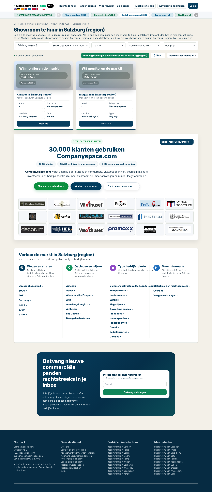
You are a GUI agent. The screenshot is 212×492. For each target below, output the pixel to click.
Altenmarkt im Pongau (78, 295)
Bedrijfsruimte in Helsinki (166, 458)
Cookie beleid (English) (72, 462)
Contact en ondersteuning (73, 450)
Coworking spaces (120, 309)
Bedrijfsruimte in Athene (119, 473)
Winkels (114, 299)
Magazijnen (116, 304)
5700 (22, 314)
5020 (22, 290)
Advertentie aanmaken (172, 5)
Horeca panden (118, 318)
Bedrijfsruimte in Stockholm (167, 453)
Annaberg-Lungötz (77, 304)
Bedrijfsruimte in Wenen (118, 462)
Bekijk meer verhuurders (177, 141)
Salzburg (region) (81, 24)
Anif (68, 299)
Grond (113, 327)
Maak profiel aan (144, 5)
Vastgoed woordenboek (72, 465)
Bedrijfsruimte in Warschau (120, 468)
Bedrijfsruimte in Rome (118, 458)
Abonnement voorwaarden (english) (78, 453)
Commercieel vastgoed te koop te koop (132, 285)
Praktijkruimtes (118, 322)
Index (63, 471)
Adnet (69, 290)
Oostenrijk (19, 24)
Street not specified (30, 285)
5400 (22, 304)
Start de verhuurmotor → (122, 186)
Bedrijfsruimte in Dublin (165, 465)
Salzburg (24, 300)
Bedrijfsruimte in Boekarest (120, 465)
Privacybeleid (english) (72, 458)
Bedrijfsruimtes (118, 332)
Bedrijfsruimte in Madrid (119, 456)
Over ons (158, 290)
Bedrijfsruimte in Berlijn (118, 453)
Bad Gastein (73, 313)
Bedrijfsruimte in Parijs (118, 450)
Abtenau (71, 285)
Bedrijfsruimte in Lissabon (166, 446)
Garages (114, 336)
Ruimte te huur (67, 5)
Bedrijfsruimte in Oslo (164, 473)
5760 (22, 309)
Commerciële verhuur (37, 24)
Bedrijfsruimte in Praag (165, 450)
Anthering (72, 309)
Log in (193, 5)
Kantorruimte (117, 295)
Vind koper (123, 5)
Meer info (43, 123)
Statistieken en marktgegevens (170, 285)
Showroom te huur (60, 24)
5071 (21, 295)
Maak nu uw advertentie (51, 186)
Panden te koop (87, 5)
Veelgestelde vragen (164, 295)
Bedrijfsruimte (118, 290)
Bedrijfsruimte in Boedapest (120, 471)
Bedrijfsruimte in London (119, 446)
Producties (116, 313)
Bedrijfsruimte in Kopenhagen (168, 462)
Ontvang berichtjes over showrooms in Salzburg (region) (115, 55)
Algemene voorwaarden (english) (76, 456)
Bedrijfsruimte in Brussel (166, 468)
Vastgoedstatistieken (71, 468)
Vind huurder (106, 5)
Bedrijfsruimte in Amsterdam (168, 471)
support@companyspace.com (28, 456)
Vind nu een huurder (86, 186)
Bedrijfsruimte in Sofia (165, 456)
